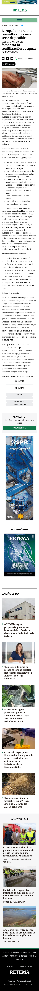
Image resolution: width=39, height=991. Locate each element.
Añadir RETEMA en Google (25, 59)
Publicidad (33, 956)
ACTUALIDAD (14, 952)
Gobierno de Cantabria (14, 902)
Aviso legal (11, 981)
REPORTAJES (25, 952)
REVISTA (6, 952)
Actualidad (7, 25)
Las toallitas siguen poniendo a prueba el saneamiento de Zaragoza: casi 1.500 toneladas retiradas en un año (17, 715)
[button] (3, 58)
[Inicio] (19, 10)
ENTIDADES (23, 956)
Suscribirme (19, 428)
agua (20, 398)
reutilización (19, 401)
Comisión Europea (19, 404)
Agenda (5, 956)
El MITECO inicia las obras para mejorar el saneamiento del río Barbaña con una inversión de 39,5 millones (18, 851)
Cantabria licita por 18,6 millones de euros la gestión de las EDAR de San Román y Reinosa (18, 894)
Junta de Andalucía (12, 942)
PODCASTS (14, 956)
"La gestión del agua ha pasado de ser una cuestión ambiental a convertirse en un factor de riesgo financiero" (18, 673)
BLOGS (34, 952)
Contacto (19, 959)
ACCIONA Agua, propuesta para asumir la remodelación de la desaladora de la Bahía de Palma (19, 630)
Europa (19, 394)
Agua (17, 25)
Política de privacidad (24, 981)
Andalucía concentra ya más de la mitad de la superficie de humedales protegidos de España (19, 934)
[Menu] (4, 10)
